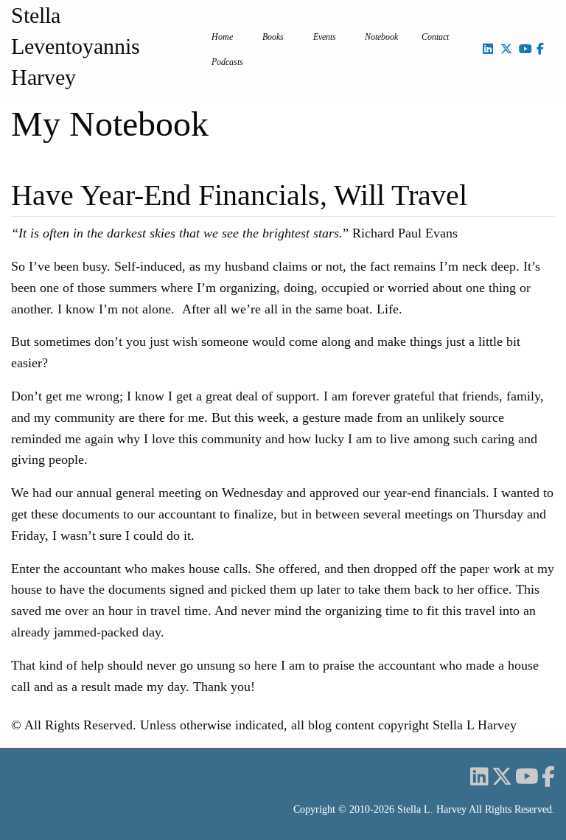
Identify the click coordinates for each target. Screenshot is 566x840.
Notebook (381, 37)
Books (273, 37)
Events (324, 37)
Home (222, 37)
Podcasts (227, 62)
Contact (435, 37)
